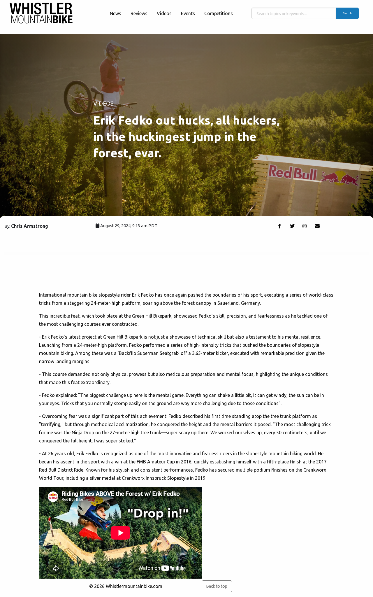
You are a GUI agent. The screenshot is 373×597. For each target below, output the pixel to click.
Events (188, 13)
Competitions (218, 13)
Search (347, 13)
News (115, 13)
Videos (164, 13)
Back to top (216, 586)
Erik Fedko (143, 294)
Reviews (139, 13)
